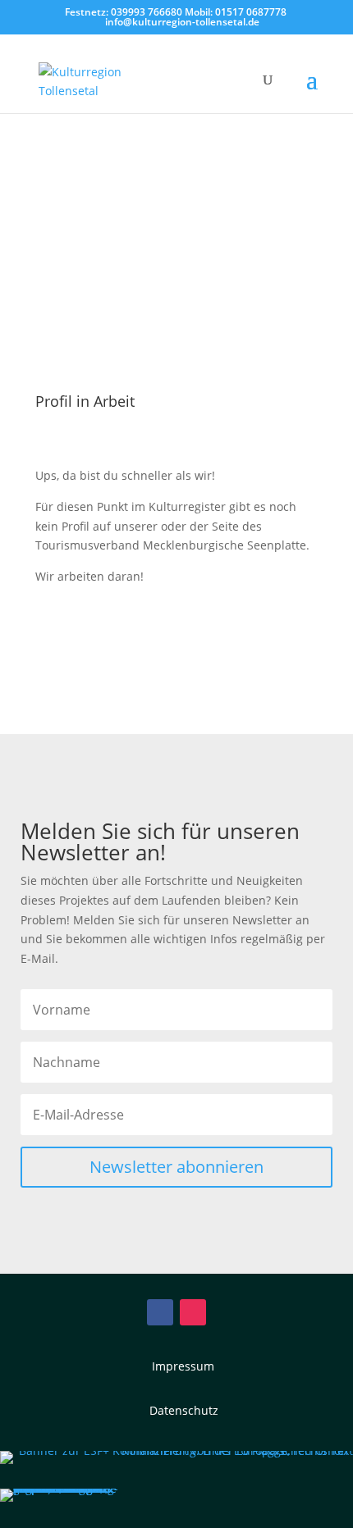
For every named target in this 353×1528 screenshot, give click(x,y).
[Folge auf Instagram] (193, 1312)
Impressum (183, 1366)
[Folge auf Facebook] (160, 1312)
